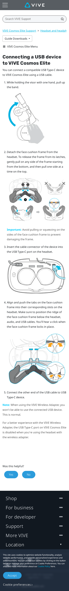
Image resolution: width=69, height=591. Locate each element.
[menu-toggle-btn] (5, 5)
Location (15, 544)
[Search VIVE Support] (61, 19)
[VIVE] (35, 5)
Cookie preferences (17, 584)
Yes (11, 474)
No (29, 474)
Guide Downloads (16, 38)
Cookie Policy (44, 566)
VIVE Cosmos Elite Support (19, 31)
